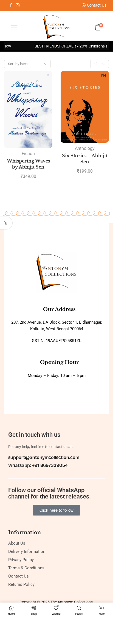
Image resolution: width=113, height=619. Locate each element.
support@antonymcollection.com (43, 457)
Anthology (85, 148)
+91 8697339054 (50, 465)
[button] (6, 223)
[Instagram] (17, 5)
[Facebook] (11, 5)
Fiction (28, 153)
